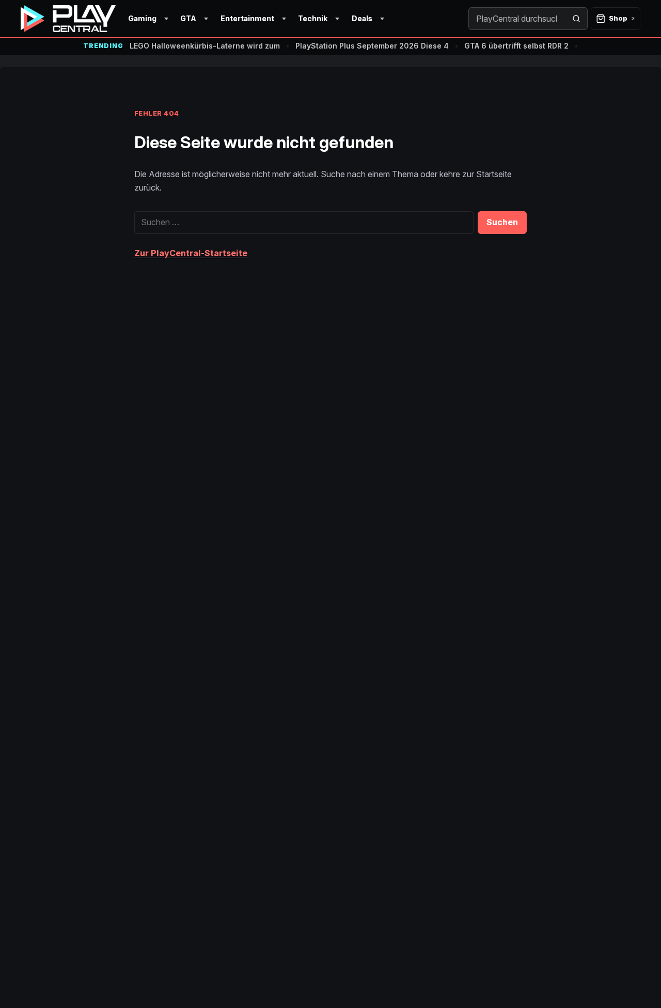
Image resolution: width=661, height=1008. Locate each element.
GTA (188, 18)
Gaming (142, 18)
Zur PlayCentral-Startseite (190, 253)
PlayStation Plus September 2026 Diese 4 (372, 45)
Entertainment (247, 18)
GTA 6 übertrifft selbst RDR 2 (516, 45)
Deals (362, 18)
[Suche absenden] (576, 18)
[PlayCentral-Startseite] (68, 18)
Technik (312, 18)
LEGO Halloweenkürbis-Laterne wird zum (205, 45)
